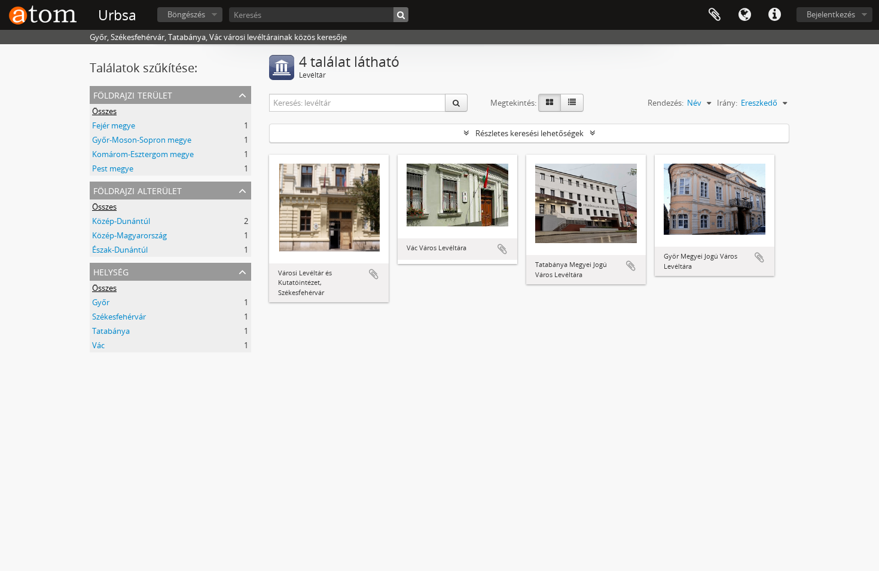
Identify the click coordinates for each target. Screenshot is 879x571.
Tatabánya (111, 331)
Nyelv (744, 15)
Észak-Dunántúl (120, 249)
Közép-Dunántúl (121, 221)
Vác (98, 345)
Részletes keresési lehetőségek (529, 133)
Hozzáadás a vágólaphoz (374, 274)
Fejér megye (113, 125)
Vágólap (715, 15)
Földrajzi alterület (137, 190)
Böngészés (186, 14)
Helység (111, 271)
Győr (100, 302)
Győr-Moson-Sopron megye (141, 139)
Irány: (727, 102)
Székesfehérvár (119, 316)
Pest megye (112, 168)
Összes (104, 111)
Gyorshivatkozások (774, 15)
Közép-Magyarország (129, 235)
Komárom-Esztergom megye (143, 154)
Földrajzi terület (132, 94)
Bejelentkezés (831, 14)
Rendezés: (665, 102)
